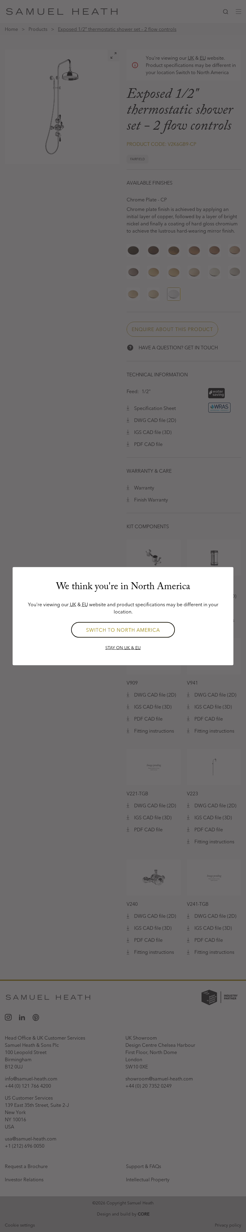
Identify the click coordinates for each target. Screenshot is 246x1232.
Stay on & (123, 647)
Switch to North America (123, 630)
